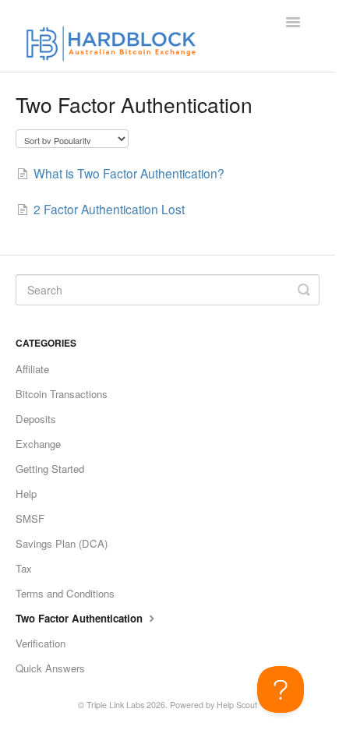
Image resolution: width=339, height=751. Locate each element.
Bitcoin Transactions (62, 393)
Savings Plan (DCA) (62, 543)
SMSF (30, 518)
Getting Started (50, 468)
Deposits (36, 418)
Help (26, 493)
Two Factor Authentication (81, 618)
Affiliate (32, 368)
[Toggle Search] (304, 289)
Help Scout (237, 704)
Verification (40, 643)
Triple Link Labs (115, 704)
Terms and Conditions (65, 593)
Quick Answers (50, 668)
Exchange (38, 443)
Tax (24, 568)
